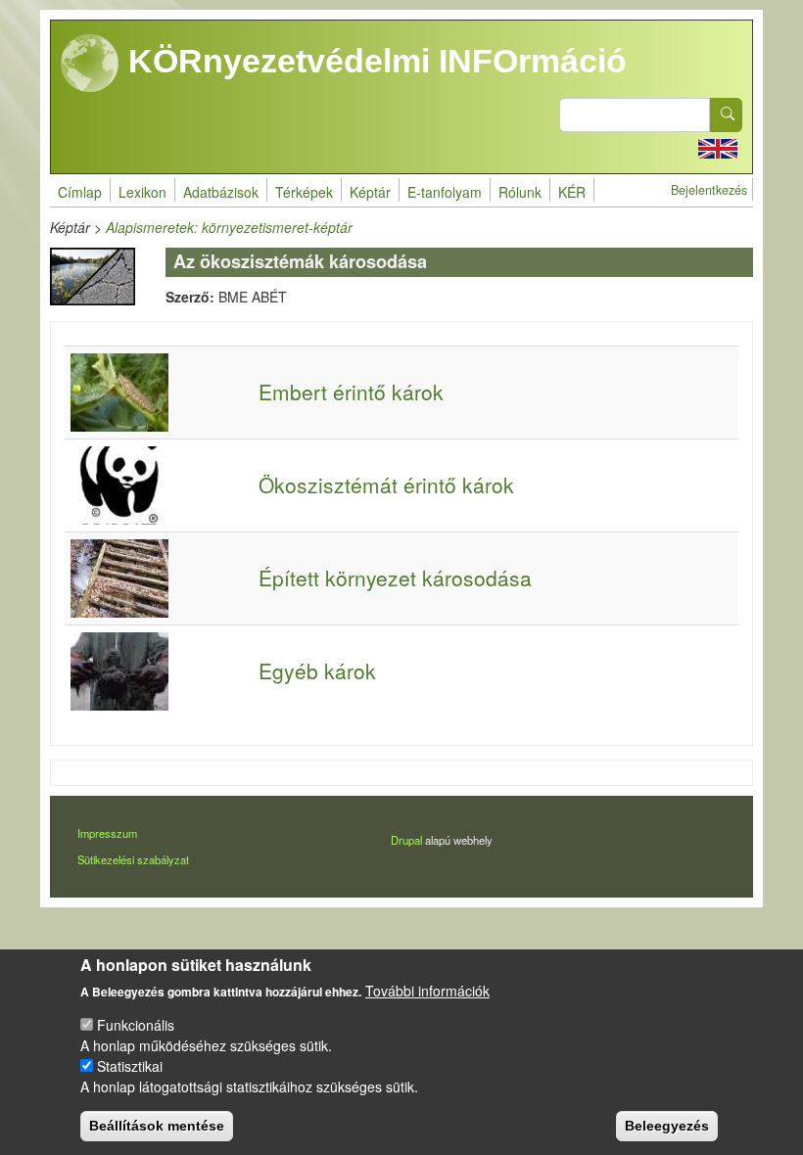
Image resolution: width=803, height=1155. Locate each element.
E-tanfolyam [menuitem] (444, 192)
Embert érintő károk (351, 391)
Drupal (406, 840)
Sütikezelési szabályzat (133, 859)
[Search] (726, 115)
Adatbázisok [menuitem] (221, 192)
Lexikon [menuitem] (142, 192)
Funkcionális (135, 1025)
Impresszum (107, 833)
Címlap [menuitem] (80, 192)
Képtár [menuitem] (370, 192)
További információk (427, 990)
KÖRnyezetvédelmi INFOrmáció (373, 60)
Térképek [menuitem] (304, 192)
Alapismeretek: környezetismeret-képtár (229, 227)
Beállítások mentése (156, 1125)
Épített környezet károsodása (395, 577)
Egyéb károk (317, 670)
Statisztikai (130, 1066)
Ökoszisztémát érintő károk (386, 484)
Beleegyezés (667, 1125)
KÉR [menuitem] (572, 192)
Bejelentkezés (709, 190)
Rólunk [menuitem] (520, 192)
